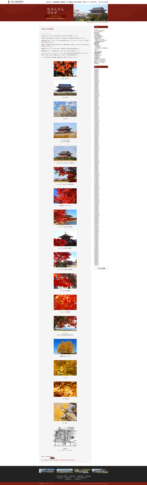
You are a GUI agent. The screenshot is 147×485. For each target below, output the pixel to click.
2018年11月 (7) (96, 160)
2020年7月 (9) (96, 138)
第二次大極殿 (66, 460)
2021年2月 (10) (96, 130)
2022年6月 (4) (96, 113)
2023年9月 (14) (96, 96)
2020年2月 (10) (96, 144)
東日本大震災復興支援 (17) (98, 35)
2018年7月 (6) (96, 165)
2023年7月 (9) (96, 98)
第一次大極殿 (60, 460)
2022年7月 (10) (96, 112)
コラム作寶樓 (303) (97, 34)
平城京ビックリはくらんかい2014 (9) (101, 40)
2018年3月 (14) (96, 169)
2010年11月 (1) (96, 251)
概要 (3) (96, 50)
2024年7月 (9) (96, 85)
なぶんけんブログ (97, 22)
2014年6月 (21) (96, 219)
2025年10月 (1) (96, 69)
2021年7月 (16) (96, 125)
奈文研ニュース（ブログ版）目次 (89, 2)
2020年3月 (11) (96, 143)
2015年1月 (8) (96, 211)
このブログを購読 (101, 268)
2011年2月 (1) (96, 250)
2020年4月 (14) (96, 142)
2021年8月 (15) (96, 124)
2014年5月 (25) (96, 220)
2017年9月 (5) (96, 176)
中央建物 (46, 460)
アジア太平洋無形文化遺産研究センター (81, 477)
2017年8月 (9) (96, 177)
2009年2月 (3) (96, 254)
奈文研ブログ (49, 2)
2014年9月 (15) (96, 216)
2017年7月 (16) (96, 178)
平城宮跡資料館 (56, 2)
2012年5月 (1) (96, 242)
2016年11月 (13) (96, 187)
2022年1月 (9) (96, 118)
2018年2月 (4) (96, 170)
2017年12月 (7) (96, 173)
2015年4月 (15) (96, 208)
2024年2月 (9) (96, 91)
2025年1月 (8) (96, 79)
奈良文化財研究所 (90, 22)
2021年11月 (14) (96, 121)
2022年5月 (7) (96, 114)
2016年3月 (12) (96, 196)
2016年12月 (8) (96, 186)
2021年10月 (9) (96, 122)
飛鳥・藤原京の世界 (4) (97, 55)
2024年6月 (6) (96, 86)
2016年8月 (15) (96, 190)
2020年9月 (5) (96, 136)
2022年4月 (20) (96, 115)
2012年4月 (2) (96, 243)
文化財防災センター (78, 479)
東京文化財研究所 (68, 477)
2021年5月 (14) (96, 127)
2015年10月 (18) (96, 201)
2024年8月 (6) (96, 84)
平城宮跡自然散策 (49, 456)
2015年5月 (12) (96, 207)
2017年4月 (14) (96, 181)
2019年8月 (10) (96, 150)
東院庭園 (55, 460)
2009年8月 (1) (96, 253)
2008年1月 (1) (96, 255)
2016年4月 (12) (96, 195)
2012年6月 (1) (96, 241)
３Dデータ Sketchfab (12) (98, 31)
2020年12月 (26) (96, 133)
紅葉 (71, 460)
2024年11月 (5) (96, 81)
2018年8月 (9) (96, 164)
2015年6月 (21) (96, 206)
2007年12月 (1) (96, 257)
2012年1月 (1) (96, 245)
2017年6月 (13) (96, 179)
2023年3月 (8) (96, 103)
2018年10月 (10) (96, 161)
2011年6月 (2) (96, 248)
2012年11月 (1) (96, 238)
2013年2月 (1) (96, 236)
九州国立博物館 (59, 477)
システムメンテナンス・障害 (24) (99, 30)
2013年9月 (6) (96, 229)
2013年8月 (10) (96, 230)
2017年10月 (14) (96, 175)
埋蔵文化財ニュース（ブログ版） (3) (99, 62)
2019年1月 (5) (96, 158)
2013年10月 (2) (96, 228)
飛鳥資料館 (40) (96, 43)
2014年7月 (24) (96, 218)
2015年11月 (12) (96, 200)
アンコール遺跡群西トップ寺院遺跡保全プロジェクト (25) (101, 48)
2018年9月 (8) (96, 163)
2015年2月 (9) (96, 210)
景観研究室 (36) (96, 44)
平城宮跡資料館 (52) (97, 37)
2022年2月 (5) (96, 117)
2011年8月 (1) (96, 247)
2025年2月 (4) (96, 77)
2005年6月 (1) (96, 260)
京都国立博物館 (80, 476)
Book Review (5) (97, 46)
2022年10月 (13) (96, 108)
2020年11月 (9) (96, 134)
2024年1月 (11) (96, 92)
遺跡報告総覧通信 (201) (98, 52)
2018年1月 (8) (96, 171)
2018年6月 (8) (96, 166)
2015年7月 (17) (96, 205)
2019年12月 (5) (96, 146)
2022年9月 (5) (96, 109)
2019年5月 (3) (96, 154)
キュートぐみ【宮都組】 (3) (98, 36)
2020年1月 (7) (96, 145)
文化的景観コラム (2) (98, 45)
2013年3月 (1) (96, 234)
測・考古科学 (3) (96, 56)
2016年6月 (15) (96, 192)
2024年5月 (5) (96, 87)
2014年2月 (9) (96, 223)
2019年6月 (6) (96, 153)
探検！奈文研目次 (78, 2)
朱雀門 (51, 460)
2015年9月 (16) (96, 202)
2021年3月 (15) (96, 129)
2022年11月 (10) (96, 107)
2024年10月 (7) (96, 82)
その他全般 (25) (96, 63)
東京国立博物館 (72, 476)
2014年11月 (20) (96, 213)
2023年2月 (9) (96, 104)
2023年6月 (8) (96, 100)
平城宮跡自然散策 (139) (98, 53)
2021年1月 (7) (96, 132)
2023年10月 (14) (96, 95)
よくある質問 (41, 483)
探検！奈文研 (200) (97, 33)
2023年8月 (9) (96, 97)
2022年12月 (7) (96, 106)
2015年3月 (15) (96, 209)
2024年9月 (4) (96, 83)
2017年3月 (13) (96, 182)
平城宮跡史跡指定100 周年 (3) (99, 41)
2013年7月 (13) (96, 231)
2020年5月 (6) (96, 140)
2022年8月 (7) (96, 111)
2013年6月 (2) (96, 232)
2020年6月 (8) (96, 139)
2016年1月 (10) (96, 198)
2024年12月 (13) (96, 80)
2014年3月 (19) (96, 222)
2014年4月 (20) (96, 221)
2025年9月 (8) (96, 70)
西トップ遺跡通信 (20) (98, 51)
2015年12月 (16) (96, 199)
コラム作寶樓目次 (69, 2)
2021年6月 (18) (96, 126)
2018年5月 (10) (96, 167)
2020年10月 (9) (96, 135)
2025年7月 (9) (96, 72)
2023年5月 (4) (96, 101)
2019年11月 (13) (96, 147)
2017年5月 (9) (96, 180)
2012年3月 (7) (96, 244)
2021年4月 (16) (96, 128)
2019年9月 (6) (96, 149)
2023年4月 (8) (96, 102)
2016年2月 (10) (96, 197)
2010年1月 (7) (96, 252)
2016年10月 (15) (96, 188)
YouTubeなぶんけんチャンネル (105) (100, 60)
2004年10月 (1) (96, 263)
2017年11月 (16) (96, 174)
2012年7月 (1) (96, 240)
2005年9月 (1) (96, 259)
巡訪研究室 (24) (96, 32)
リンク (52, 483)
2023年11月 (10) (96, 94)
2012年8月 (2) (96, 239)
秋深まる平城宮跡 (105, 22)
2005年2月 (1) (96, 261)
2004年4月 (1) (96, 264)
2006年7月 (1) (96, 258)
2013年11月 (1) (96, 227)
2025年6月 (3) (96, 73)
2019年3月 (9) (96, 156)
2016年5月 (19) (96, 194)
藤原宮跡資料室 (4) (97, 42)
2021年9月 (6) (96, 123)
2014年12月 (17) (96, 212)
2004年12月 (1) (96, 262)
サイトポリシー (47, 483)
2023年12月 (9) (96, 93)
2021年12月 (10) (96, 119)
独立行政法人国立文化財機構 (61, 476)
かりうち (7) (96, 29)
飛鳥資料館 (62, 2)
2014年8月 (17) (96, 217)
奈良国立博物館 (88, 476)
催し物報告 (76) (96, 54)
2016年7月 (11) (96, 191)
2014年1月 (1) (96, 225)
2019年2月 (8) (96, 157)
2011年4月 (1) (96, 249)
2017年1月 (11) (96, 185)
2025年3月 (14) (96, 76)
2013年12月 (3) (96, 226)
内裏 (49, 460)
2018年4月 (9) (96, 168)
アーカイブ (98, 66)
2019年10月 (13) (96, 148)
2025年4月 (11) (96, 75)
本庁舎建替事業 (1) (97, 57)
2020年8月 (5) (96, 137)
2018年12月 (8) (96, 159)
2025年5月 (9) (96, 74)
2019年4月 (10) (96, 155)
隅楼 (73, 460)
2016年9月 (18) (96, 189)
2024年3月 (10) (96, 90)
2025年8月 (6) (96, 71)
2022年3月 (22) (96, 116)
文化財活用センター (68, 479)
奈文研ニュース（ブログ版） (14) (99, 61)
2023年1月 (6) (96, 105)
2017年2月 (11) (96, 184)
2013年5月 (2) (96, 233)
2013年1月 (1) (96, 237)
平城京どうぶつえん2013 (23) (99, 39)
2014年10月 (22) (96, 215)
